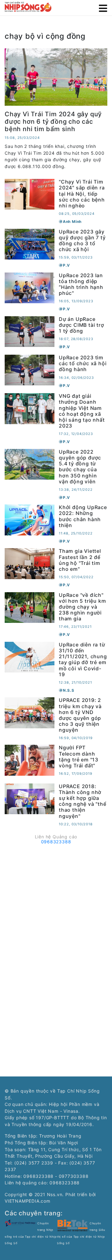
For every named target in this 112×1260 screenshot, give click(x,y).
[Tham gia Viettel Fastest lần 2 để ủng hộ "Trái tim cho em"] (29, 563)
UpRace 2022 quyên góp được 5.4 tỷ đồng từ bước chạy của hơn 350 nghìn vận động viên (80, 467)
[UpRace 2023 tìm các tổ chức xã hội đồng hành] (29, 369)
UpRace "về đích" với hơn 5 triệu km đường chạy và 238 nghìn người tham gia (82, 607)
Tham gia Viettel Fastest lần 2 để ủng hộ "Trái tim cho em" (80, 560)
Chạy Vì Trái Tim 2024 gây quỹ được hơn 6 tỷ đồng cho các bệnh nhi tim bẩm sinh (53, 121)
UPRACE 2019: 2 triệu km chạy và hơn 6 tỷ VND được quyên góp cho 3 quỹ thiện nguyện (80, 715)
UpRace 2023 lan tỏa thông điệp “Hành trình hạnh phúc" (81, 284)
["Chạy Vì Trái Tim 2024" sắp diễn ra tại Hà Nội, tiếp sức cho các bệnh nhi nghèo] (29, 194)
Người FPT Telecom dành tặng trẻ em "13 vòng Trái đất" (78, 756)
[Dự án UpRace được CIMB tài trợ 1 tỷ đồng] (29, 331)
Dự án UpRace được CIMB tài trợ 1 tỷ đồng (81, 325)
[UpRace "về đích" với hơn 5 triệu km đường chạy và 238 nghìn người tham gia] (29, 607)
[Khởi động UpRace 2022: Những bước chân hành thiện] (29, 519)
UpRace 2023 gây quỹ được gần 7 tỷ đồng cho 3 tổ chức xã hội (82, 240)
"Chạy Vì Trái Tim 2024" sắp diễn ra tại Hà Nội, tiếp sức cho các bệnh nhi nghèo (82, 194)
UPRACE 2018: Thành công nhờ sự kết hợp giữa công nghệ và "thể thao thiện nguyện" (82, 801)
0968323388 (56, 841)
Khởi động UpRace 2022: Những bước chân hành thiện (83, 516)
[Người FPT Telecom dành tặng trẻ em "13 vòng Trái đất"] (29, 759)
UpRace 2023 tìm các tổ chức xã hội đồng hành (82, 363)
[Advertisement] (56, 903)
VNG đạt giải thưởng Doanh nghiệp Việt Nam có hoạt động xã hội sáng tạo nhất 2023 (82, 411)
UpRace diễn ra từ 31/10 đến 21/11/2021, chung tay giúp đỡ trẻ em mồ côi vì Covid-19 (83, 659)
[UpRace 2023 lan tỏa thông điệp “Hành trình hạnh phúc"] (29, 287)
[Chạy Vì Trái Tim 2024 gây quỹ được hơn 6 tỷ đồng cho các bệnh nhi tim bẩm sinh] (56, 76)
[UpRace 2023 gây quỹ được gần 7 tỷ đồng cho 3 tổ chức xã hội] (29, 243)
